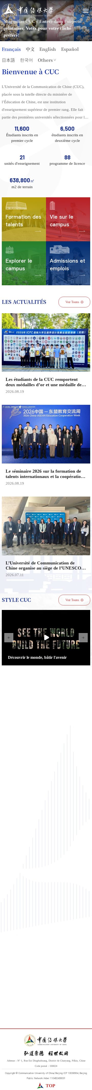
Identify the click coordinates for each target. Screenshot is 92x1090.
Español (70, 49)
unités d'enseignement (22, 163)
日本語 (8, 60)
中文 (30, 49)
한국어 (26, 60)
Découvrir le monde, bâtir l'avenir (37, 657)
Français (11, 49)
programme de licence (67, 163)
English (47, 49)
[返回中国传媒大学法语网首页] (27, 11)
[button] (8, 637)
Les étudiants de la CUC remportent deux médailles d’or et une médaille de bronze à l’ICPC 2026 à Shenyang (44, 385)
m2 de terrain (22, 187)
